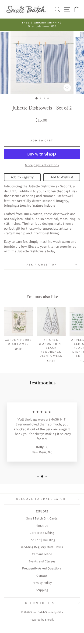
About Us (42, 525)
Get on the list (41, 603)
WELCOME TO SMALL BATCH (41, 498)
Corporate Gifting (42, 533)
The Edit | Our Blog (42, 540)
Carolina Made (42, 554)
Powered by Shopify (42, 619)
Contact (42, 575)
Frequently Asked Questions (42, 568)
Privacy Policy (42, 582)
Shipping (42, 590)
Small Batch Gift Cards (42, 518)
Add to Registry (22, 177)
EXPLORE (42, 511)
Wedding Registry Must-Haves (42, 547)
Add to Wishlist (61, 177)
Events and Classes (42, 561)
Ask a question (42, 264)
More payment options (42, 165)
